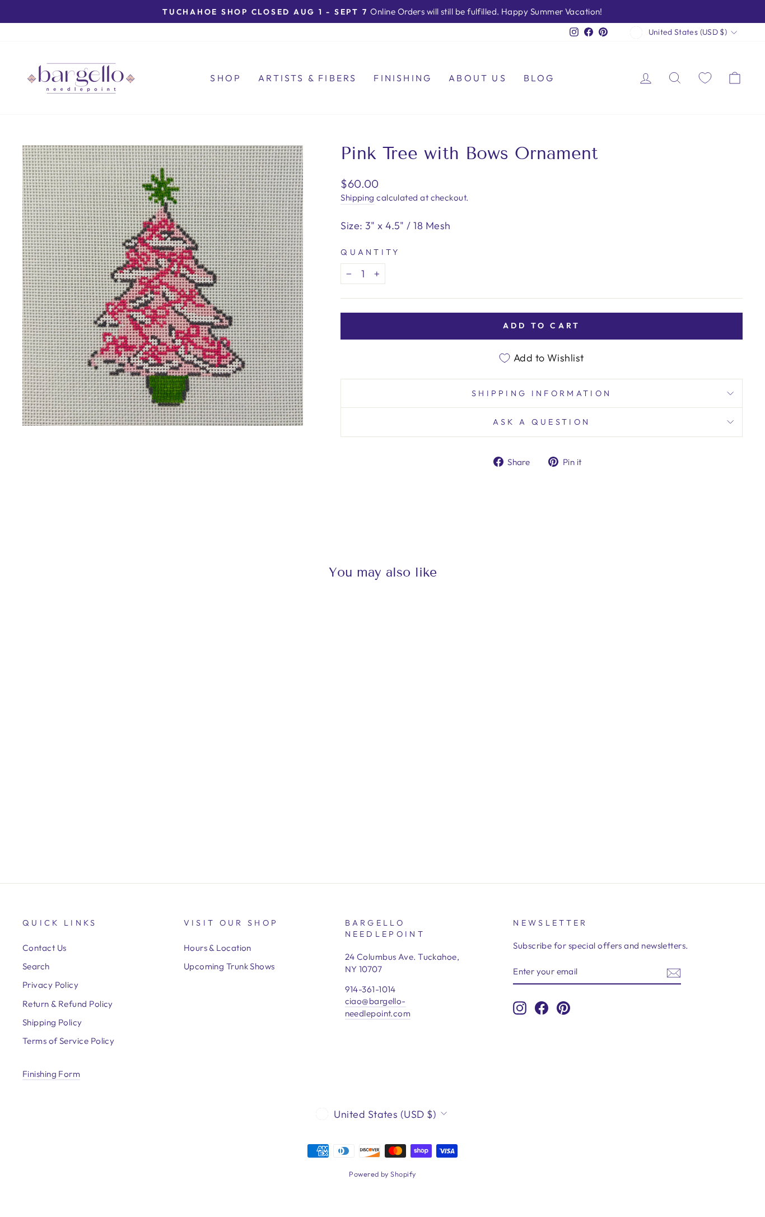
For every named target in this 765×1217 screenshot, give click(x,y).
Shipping (357, 197)
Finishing (403, 77)
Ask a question (541, 422)
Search (36, 966)
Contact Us (44, 947)
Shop (225, 77)
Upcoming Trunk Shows (229, 966)
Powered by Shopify (382, 1173)
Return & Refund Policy (67, 1003)
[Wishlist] (705, 77)
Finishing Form (51, 1074)
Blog (539, 77)
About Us (478, 77)
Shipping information (542, 393)
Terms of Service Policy (68, 1040)
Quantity (370, 252)
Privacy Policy (50, 984)
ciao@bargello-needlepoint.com (378, 1007)
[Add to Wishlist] (35, 620)
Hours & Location (217, 947)
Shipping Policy (52, 1022)
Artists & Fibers (307, 77)
